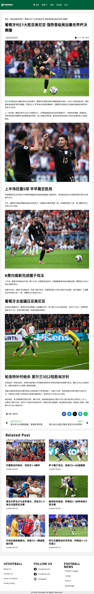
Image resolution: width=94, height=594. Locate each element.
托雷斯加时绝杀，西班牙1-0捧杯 (23, 465)
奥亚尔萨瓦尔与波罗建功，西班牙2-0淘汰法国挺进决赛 (25, 503)
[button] (64, 414)
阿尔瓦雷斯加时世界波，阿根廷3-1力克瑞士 (68, 542)
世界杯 (9, 101)
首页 (6, 19)
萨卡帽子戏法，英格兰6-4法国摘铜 (67, 465)
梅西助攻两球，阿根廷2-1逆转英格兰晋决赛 (68, 503)
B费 (48, 101)
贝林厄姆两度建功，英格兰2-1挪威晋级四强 (25, 542)
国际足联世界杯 (16, 19)
